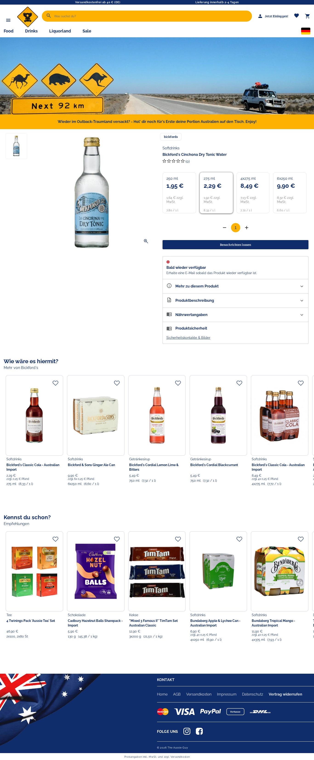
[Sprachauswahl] (305, 32)
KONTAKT (165, 680)
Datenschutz (252, 694)
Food (9, 31)
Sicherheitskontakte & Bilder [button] (188, 337)
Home (162, 694)
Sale (87, 31)
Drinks (31, 31)
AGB (177, 694)
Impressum (227, 694)
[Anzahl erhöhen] (224, 227)
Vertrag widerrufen (285, 694)
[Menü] (8, 20)
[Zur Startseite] (27, 26)
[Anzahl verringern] (246, 227)
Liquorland (60, 31)
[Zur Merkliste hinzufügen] (55, 383)
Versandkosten (198, 694)
